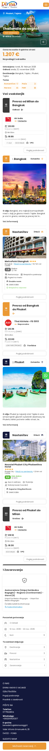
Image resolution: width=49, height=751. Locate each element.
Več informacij (10, 221)
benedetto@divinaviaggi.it (15, 725)
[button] (8, 184)
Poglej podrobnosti (35, 150)
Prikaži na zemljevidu (22, 264)
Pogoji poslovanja (11, 695)
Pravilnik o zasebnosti (13, 699)
